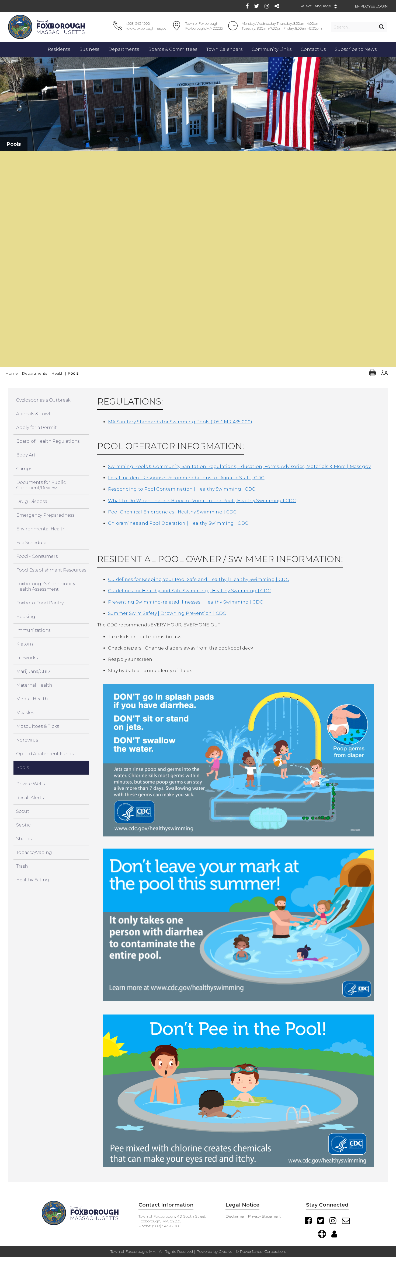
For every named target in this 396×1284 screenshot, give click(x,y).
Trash (22, 866)
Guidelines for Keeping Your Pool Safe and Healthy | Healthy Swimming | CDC (198, 579)
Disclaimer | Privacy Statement (253, 1216)
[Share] (277, 6)
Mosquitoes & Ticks (37, 726)
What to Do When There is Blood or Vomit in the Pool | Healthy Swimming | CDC (202, 500)
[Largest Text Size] (384, 373)
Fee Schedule (31, 542)
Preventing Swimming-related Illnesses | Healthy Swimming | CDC (185, 602)
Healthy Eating (32, 879)
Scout (22, 811)
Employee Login (371, 6)
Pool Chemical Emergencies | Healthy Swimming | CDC (172, 512)
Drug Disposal (32, 501)
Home (11, 373)
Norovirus (27, 740)
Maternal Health (34, 685)
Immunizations (33, 630)
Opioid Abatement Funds (45, 753)
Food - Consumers (37, 556)
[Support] (322, 1234)
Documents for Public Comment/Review (41, 485)
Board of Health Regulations (47, 441)
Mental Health (32, 698)
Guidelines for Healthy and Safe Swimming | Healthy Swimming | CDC (189, 590)
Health (57, 373)
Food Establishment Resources (51, 570)
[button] (198, 156)
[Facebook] (247, 6)
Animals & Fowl (33, 413)
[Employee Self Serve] (334, 1234)
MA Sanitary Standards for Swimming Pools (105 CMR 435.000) (180, 421)
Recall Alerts (30, 797)
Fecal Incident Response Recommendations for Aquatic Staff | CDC (186, 477)
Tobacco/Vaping (34, 852)
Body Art (26, 454)
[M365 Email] (346, 1220)
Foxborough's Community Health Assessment (45, 586)
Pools (22, 767)
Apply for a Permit (36, 427)
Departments (34, 373)
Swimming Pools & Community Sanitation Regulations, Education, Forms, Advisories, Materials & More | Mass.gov (239, 466)
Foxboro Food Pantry (40, 602)
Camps (24, 468)
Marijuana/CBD (33, 671)
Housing (25, 616)
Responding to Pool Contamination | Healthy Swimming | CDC (181, 489)
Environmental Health (40, 528)
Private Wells (30, 783)
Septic (23, 825)
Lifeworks (27, 657)
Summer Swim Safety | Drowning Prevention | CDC (167, 613)
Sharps (24, 838)
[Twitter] (256, 6)
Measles (25, 712)
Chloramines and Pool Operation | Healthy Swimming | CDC (178, 523)
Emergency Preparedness (45, 515)
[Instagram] (267, 6)
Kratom (24, 644)
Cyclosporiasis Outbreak (43, 400)
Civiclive (225, 1251)
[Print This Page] (372, 373)
